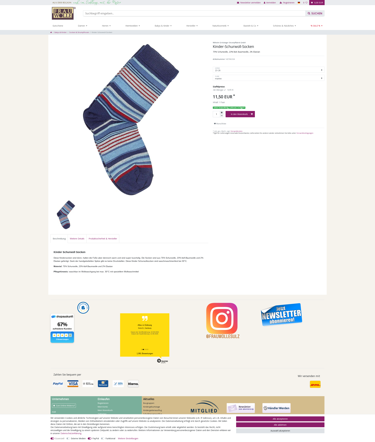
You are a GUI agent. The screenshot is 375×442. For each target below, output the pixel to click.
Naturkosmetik (219, 25)
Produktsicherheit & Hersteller (103, 238)
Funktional (110, 438)
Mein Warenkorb (105, 410)
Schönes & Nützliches (283, 25)
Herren (105, 25)
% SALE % (315, 25)
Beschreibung (59, 238)
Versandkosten (236, 131)
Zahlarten (102, 414)
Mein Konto (103, 406)
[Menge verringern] (221, 115)
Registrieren (103, 403)
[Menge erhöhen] (221, 112)
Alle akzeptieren (280, 418)
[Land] (298, 2)
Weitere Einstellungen (128, 438)
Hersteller (190, 25)
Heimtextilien (131, 25)
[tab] (59, 238)
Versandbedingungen (304, 133)
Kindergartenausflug (152, 410)
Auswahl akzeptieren (280, 430)
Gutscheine (58, 25)
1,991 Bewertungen (145, 353)
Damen (81, 25)
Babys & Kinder (162, 25)
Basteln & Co (249, 25)
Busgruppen (148, 403)
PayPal (95, 438)
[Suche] (314, 13)
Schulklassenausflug (152, 414)
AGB (54, 412)
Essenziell (59, 438)
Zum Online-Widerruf (65, 405)
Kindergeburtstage (151, 406)
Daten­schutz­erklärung (70, 433)
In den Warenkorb (239, 114)
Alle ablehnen (280, 424)
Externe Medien (78, 438)
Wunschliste (221, 123)
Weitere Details (77, 238)
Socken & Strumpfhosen (79, 32)
